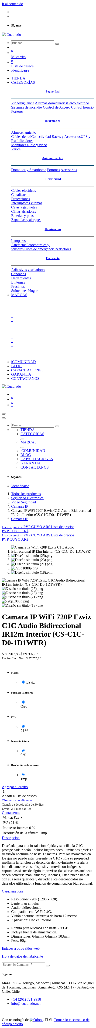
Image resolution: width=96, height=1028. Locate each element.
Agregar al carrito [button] (15, 787)
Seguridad (52, 91)
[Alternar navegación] (4, 414)
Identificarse (20, 70)
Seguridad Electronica (27, 498)
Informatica (53, 120)
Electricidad (53, 179)
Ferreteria (53, 258)
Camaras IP (19, 506)
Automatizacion (52, 158)
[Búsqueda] (57, 44)
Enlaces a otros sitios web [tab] (21, 948)
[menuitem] (18, 78)
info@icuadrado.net (25, 1003)
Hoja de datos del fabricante (22, 956)
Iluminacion (53, 229)
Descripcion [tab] (11, 838)
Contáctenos (11, 813)
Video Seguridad (23, 502)
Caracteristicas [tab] (12, 891)
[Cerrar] (4, 418)
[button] (38, 527)
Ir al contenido (12, 4)
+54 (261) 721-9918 (26, 999)
